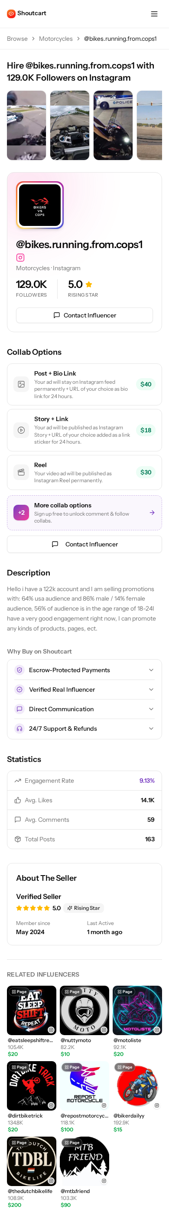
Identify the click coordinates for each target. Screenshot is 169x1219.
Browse (17, 38)
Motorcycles (56, 38)
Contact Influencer (90, 315)
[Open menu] (154, 14)
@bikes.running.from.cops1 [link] (120, 38)
